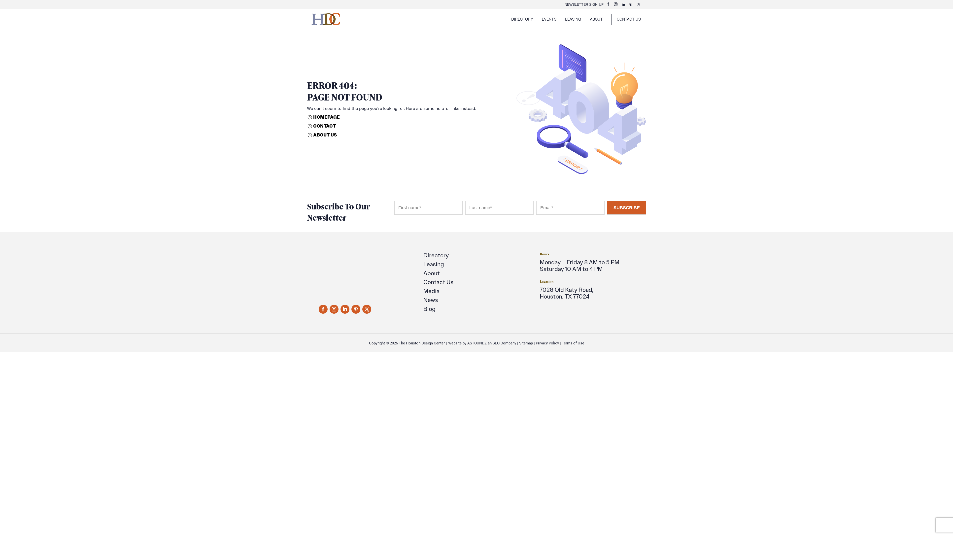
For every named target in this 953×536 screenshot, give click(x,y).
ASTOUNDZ (477, 343)
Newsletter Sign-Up (584, 4)
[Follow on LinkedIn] (344, 309)
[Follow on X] (366, 309)
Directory (522, 20)
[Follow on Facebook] (323, 309)
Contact (324, 126)
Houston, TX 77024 (564, 296)
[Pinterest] (631, 6)
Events (549, 20)
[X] (638, 5)
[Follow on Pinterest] (355, 309)
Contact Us (629, 19)
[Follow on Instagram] (334, 309)
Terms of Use (573, 343)
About (596, 20)
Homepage (326, 117)
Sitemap (526, 343)
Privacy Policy (547, 343)
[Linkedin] (623, 6)
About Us (325, 135)
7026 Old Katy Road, (566, 289)
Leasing (573, 20)
